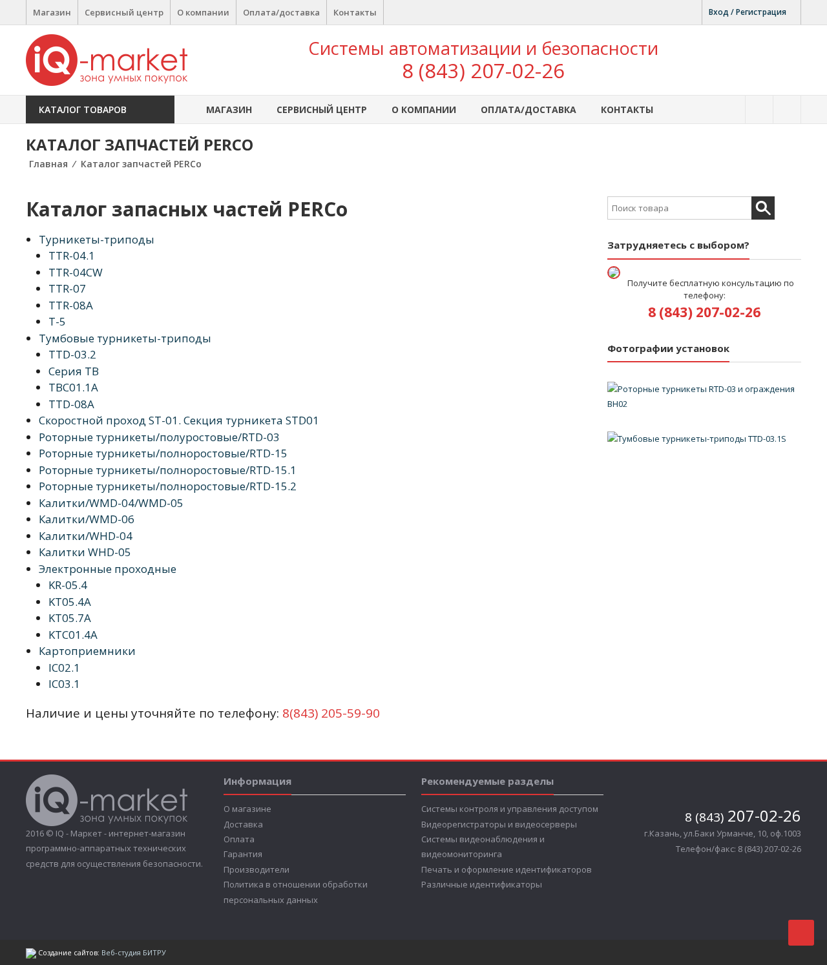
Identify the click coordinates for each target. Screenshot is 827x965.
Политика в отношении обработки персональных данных (296, 891)
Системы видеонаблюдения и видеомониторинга (483, 846)
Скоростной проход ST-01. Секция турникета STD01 (179, 420)
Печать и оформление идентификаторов (506, 869)
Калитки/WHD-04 (85, 535)
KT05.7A (69, 617)
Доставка (243, 824)
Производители (256, 869)
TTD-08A (71, 404)
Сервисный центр (124, 12)
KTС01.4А (73, 634)
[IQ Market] (106, 59)
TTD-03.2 (72, 354)
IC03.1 (64, 683)
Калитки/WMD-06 (86, 519)
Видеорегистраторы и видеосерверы (499, 824)
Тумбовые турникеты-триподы (125, 338)
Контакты (355, 12)
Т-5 (57, 321)
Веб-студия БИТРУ (133, 952)
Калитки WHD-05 (85, 552)
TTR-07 (67, 288)
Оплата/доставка (281, 12)
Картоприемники (87, 650)
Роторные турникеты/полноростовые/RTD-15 (163, 453)
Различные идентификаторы (481, 884)
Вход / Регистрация (747, 11)
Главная (48, 164)
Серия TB (73, 371)
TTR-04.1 (71, 255)
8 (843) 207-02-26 (483, 70)
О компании (203, 12)
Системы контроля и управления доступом (509, 809)
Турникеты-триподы (96, 239)
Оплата (239, 839)
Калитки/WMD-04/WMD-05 (111, 502)
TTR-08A (70, 305)
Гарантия (243, 854)
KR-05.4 (67, 584)
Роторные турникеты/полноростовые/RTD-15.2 (168, 486)
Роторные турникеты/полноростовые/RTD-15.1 (168, 469)
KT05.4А (69, 601)
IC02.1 (64, 667)
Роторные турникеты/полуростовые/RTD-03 (159, 437)
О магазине (247, 809)
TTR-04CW (75, 272)
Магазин (52, 12)
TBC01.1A (73, 387)
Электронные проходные (107, 568)
